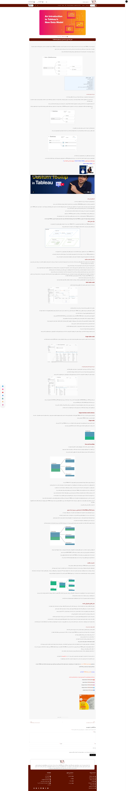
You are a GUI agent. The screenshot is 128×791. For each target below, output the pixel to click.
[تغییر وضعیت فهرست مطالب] (92, 78)
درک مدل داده (91, 80)
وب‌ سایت (94, 748)
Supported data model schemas (88, 84)
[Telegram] (48, 788)
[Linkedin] (41, 788)
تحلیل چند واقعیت (90, 88)
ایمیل (61, 743)
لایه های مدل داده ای (90, 79)
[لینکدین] (2, 395)
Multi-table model (90, 82)
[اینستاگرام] (2, 389)
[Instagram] (46, 788)
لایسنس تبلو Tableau (87, 672)
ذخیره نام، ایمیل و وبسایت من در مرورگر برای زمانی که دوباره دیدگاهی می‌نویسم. (82, 752)
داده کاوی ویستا (64, 656)
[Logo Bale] (39, 788)
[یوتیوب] (2, 392)
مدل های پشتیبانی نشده (89, 89)
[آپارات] (2, 405)
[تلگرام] (2, 386)
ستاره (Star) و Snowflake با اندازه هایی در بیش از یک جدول (85, 87)
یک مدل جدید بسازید (89, 81)
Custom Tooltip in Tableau (87, 163)
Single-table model (89, 83)
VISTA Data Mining (90, 679)
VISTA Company (91, 690)
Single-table (90, 85)
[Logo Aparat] (34, 788)
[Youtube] (43, 788)
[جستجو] (46, 2)
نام (95, 743)
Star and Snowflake (89, 86)
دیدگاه (94, 732)
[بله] (2, 398)
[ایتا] (2, 401)
